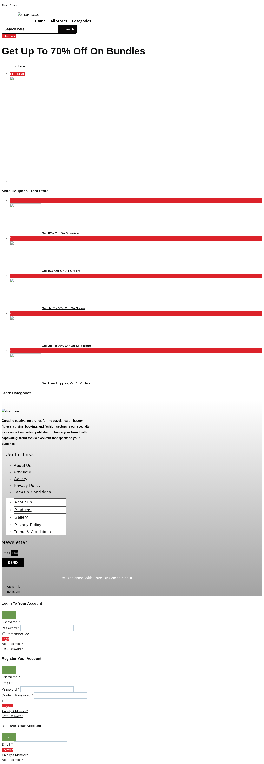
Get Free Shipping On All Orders (66, 383)
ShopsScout (10, 5)
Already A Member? (15, 711)
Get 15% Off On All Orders (61, 271)
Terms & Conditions (32, 492)
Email (6, 553)
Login (5, 639)
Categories (81, 21)
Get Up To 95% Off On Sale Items (67, 346)
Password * (11, 628)
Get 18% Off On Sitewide (60, 233)
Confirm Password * (17, 695)
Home (40, 21)
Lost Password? (12, 649)
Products (22, 472)
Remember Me (18, 634)
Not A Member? (12, 644)
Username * (11, 622)
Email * (7, 683)
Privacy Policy (27, 485)
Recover (7, 750)
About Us (23, 465)
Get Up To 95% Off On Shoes (63, 308)
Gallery (20, 479)
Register (7, 706)
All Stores (59, 21)
